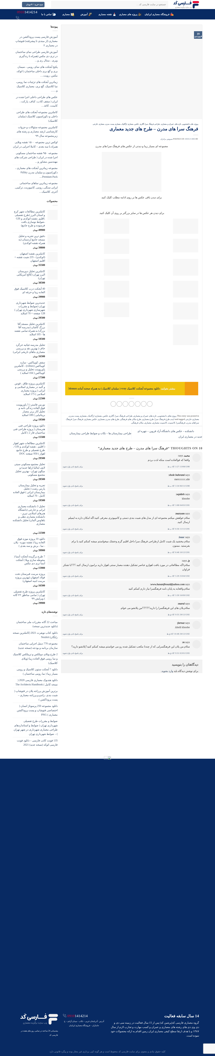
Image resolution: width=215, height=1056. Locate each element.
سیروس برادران (166, 139)
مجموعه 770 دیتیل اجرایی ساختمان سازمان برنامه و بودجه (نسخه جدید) (38, 645)
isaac (182, 537)
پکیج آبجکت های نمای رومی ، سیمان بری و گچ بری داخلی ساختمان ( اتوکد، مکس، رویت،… (37, 71)
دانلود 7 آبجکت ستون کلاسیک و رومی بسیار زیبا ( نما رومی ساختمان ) (37, 671)
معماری (66, 14)
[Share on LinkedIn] (119, 404)
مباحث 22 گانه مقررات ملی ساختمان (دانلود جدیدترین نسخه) (37, 624)
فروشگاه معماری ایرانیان (157, 14)
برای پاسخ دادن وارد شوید (73, 467)
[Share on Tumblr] (113, 404)
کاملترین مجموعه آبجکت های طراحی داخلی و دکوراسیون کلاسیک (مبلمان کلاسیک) (37, 116)
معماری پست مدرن (112, 124)
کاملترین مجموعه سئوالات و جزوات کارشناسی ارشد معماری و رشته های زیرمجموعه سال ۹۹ (37, 131)
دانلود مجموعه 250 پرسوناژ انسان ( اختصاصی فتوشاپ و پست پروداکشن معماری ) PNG (37, 710)
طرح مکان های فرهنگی (130, 419)
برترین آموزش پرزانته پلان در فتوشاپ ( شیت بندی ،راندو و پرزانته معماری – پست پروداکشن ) (36, 695)
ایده (172, 419)
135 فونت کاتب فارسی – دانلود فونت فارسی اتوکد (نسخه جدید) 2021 (37, 742)
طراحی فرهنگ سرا (152, 124)
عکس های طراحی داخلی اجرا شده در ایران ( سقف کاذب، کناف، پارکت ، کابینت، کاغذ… (37, 101)
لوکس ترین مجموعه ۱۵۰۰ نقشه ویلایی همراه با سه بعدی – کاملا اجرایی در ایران (35, 144)
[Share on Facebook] (150, 404)
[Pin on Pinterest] (131, 404)
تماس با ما (46, 14)
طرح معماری (148, 419)
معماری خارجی (98, 124)
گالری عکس (139, 124)
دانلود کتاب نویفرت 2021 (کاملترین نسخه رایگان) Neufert (35, 635)
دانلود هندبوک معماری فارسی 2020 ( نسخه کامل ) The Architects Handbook (36, 682)
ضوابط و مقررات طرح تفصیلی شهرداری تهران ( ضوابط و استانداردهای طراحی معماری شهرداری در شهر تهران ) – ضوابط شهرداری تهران (36, 727)
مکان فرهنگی (137, 423)
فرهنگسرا (180, 423)
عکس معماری (90, 419)
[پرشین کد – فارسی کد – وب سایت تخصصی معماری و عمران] (186, 4)
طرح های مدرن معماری (108, 419)
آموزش (84, 14)
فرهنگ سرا (78, 419)
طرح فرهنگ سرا (162, 419)
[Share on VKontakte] (125, 404)
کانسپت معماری (159, 423)
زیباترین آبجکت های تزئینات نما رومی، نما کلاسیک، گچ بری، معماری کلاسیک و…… (37, 86)
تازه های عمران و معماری (171, 124)
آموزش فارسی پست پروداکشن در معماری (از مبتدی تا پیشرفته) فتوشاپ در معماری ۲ (36, 41)
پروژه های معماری (128, 14)
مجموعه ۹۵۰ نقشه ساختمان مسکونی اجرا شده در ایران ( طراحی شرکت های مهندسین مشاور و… (36, 157)
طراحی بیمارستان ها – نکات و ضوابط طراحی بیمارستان (100, 433)
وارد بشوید (167, 671)
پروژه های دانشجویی (190, 124)
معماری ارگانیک (127, 124)
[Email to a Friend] (137, 404)
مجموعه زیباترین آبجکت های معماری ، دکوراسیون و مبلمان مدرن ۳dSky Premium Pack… (36, 172)
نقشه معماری (105, 14)
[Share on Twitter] (143, 404)
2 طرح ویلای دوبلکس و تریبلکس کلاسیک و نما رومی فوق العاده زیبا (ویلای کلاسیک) (35, 658)
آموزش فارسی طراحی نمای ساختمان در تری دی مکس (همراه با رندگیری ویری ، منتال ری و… (36, 56)
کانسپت (171, 423)
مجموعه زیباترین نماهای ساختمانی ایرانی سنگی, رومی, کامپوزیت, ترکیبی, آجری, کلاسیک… (36, 187)
